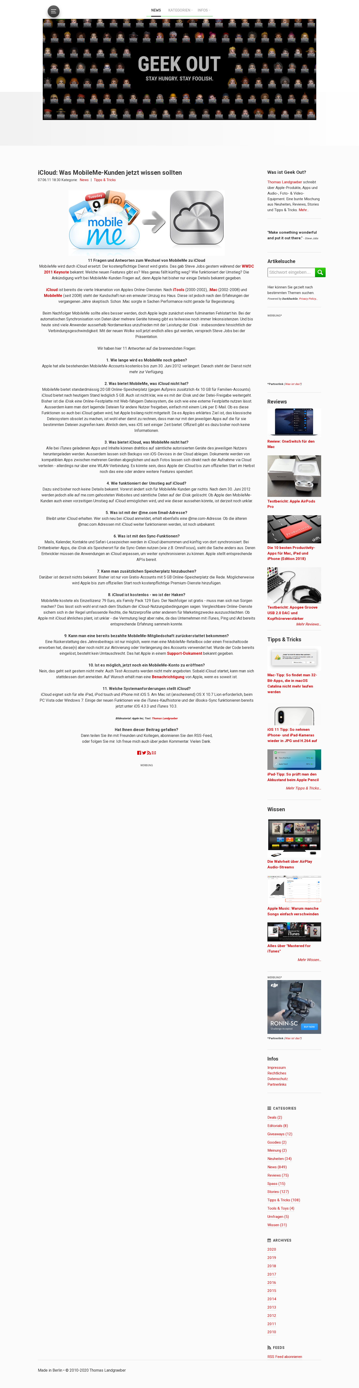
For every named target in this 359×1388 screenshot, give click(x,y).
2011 (271, 1324)
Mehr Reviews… (308, 624)
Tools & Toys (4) (280, 1208)
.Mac (213, 289)
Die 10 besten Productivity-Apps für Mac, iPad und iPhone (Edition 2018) (291, 553)
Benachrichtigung (168, 677)
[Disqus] (146, 832)
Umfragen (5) (278, 1216)
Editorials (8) (277, 1126)
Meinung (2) (277, 1150)
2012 (271, 1315)
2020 (271, 1249)
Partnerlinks (276, 1084)
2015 (271, 1291)
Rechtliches (276, 1073)
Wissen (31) (277, 1225)
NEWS (156, 10)
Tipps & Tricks (105, 180)
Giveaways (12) (279, 1134)
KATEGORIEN (179, 10)
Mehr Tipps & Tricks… (303, 788)
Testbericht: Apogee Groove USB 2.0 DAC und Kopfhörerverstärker (292, 613)
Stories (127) (278, 1192)
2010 (271, 1332)
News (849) (277, 1167)
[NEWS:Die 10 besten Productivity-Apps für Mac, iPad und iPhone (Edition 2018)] (294, 542)
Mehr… (303, 210)
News (84, 180)
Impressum (276, 1067)
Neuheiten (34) (279, 1159)
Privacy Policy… (308, 298)
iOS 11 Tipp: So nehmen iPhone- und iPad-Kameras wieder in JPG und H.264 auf (292, 735)
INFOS (203, 10)
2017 (271, 1274)
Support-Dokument (184, 653)
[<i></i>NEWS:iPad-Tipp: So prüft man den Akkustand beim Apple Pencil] (294, 768)
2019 (271, 1258)
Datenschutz (277, 1079)
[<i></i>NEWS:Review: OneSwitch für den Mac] (294, 436)
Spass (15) (276, 1183)
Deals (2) (274, 1117)
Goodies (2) (276, 1142)
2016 (271, 1282)
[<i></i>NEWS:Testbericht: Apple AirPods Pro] (294, 495)
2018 (271, 1266)
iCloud (52, 289)
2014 (271, 1299)
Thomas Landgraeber (165, 718)
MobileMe (53, 295)
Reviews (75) (278, 1175)
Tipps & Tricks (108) (283, 1200)
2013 (271, 1307)
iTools (178, 289)
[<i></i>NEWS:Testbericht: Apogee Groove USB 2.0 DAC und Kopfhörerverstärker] (294, 602)
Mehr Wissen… (309, 960)
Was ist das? (293, 384)
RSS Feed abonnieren (284, 1357)
